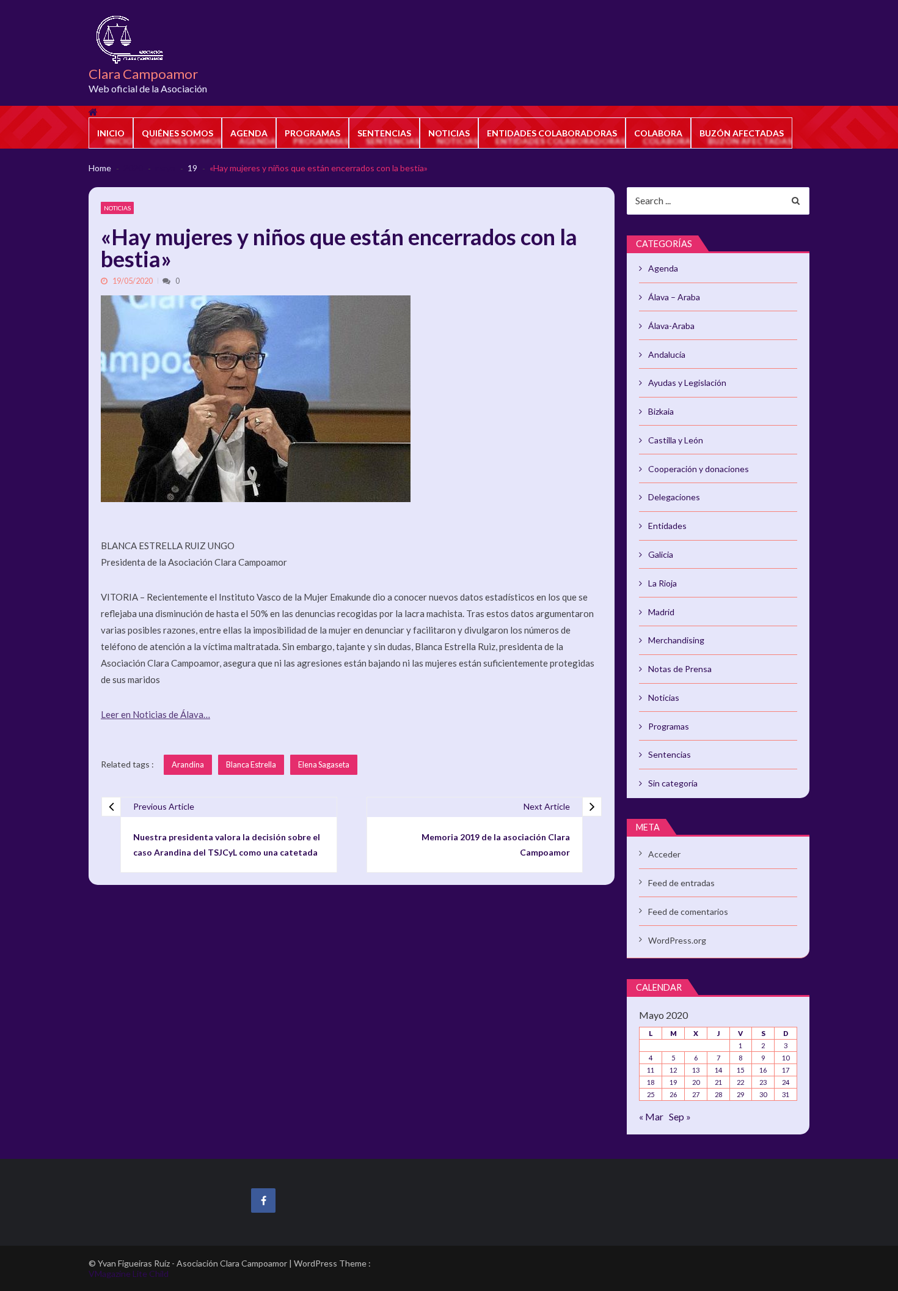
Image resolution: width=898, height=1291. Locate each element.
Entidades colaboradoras (552, 133)
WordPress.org (677, 940)
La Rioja (662, 583)
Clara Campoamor (143, 74)
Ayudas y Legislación (687, 382)
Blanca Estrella (251, 764)
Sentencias (384, 133)
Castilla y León (675, 440)
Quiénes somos (177, 133)
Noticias (449, 133)
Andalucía (666, 354)
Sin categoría (673, 783)
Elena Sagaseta (323, 764)
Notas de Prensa (680, 669)
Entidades (667, 525)
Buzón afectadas (741, 133)
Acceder (664, 854)
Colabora (658, 133)
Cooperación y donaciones (698, 469)
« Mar (651, 1116)
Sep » (680, 1116)
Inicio (111, 133)
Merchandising (676, 640)
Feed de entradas (681, 883)
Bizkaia (661, 411)
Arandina (188, 764)
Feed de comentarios (688, 911)
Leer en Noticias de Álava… (155, 714)
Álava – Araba (674, 297)
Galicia (660, 554)
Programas (312, 133)
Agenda (249, 133)
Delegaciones (674, 497)
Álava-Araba (671, 325)
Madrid (661, 612)
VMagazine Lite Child (129, 1273)
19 (673, 1082)
